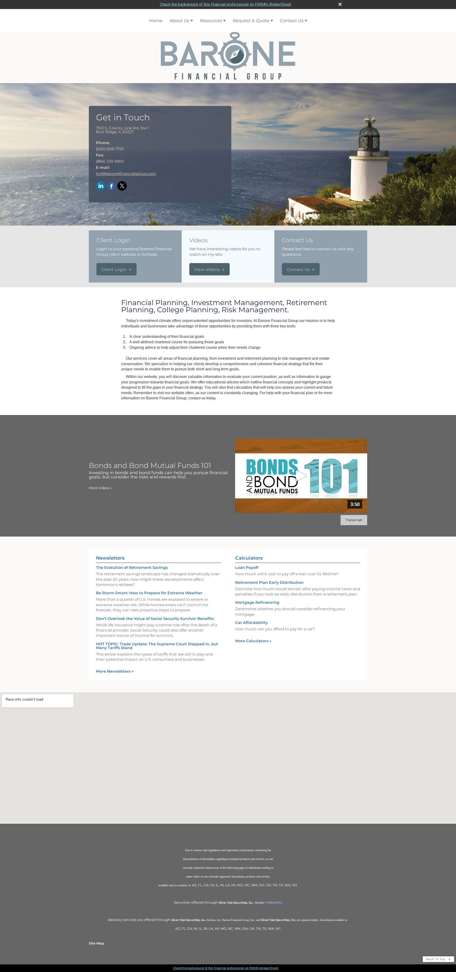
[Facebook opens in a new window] (111, 186)
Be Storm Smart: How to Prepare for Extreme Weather (149, 593)
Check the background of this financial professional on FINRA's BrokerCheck (225, 4)
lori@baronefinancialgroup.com (126, 173)
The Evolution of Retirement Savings (132, 567)
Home (155, 20)
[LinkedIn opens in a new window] (100, 186)
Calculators (249, 558)
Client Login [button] (114, 269)
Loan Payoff (246, 567)
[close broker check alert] (340, 4)
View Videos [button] (207, 269)
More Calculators (253, 641)
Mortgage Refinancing (257, 602)
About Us (179, 20)
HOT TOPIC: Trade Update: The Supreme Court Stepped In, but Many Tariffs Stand (157, 646)
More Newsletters (115, 671)
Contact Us (292, 20)
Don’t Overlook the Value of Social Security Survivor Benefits (155, 618)
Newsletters (110, 558)
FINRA (270, 902)
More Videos (100, 488)
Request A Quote (251, 20)
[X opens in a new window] (122, 186)
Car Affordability (251, 622)
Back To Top (436, 959)
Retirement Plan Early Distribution (269, 582)
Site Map (96, 943)
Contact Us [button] (298, 269)
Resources (211, 20)
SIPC (278, 902)
